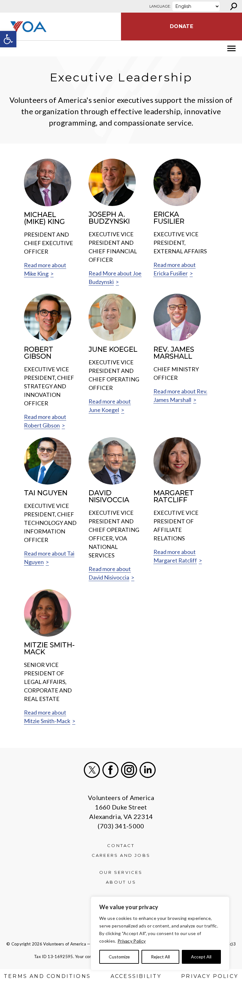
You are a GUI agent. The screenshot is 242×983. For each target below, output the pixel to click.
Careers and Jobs (121, 855)
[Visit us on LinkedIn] (148, 770)
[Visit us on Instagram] (129, 770)
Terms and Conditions (47, 976)
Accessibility (136, 976)
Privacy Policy (132, 941)
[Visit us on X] (92, 770)
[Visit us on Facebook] (110, 770)
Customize (119, 956)
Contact (121, 845)
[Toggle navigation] (9, 48)
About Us (121, 882)
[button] (8, 39)
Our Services (120, 872)
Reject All (160, 956)
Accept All (201, 956)
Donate (181, 26)
